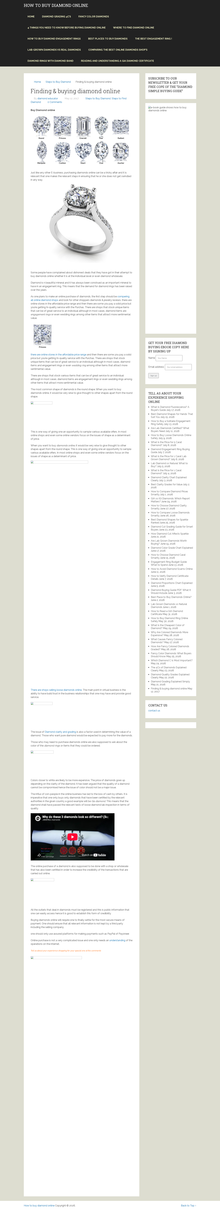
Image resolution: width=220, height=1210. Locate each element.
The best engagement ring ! (153, 38)
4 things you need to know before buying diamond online (67, 27)
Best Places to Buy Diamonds (108, 38)
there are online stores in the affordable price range (58, 354)
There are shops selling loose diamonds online (56, 689)
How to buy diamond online (56, 5)
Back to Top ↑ (188, 1205)
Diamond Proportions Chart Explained (171, 583)
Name (151, 357)
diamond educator (47, 98)
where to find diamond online (133, 27)
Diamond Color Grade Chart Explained (172, 547)
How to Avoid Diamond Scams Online (172, 568)
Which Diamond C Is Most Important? (172, 660)
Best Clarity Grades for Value (166, 484)
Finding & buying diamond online (169, 688)
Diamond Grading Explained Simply (170, 681)
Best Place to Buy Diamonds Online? (171, 597)
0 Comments (55, 102)
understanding (117, 940)
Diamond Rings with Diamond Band (50, 60)
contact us (154, 710)
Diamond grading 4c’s (56, 16)
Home (31, 16)
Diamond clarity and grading (60, 731)
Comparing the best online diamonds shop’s (117, 49)
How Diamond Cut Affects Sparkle (170, 533)
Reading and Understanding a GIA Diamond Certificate (117, 60)
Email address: (156, 366)
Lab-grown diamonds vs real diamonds (54, 49)
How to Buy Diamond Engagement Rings (54, 38)
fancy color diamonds (93, 16)
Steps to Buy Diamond (98, 98)
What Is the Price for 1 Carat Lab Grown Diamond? (168, 458)
